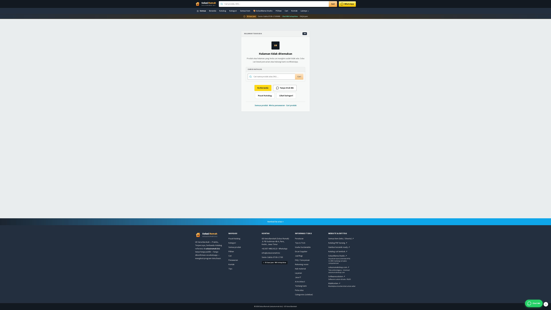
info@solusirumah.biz (271, 253)
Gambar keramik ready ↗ (339, 247)
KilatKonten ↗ (334, 283)
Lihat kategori (286, 95)
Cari (333, 4)
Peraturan (299, 238)
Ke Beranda (262, 88)
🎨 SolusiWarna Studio (262, 11)
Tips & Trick (300, 243)
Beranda (212, 11)
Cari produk (291, 105)
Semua (203, 11)
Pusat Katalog (265, 95)
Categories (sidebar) (304, 294)
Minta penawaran (277, 105)
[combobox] (274, 4)
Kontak (294, 11)
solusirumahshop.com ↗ (338, 267)
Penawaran (233, 260)
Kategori (233, 11)
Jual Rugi (299, 255)
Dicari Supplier (301, 251)
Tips (230, 268)
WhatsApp (283, 248)
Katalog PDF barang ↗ (337, 243)
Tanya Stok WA (287, 88)
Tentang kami (301, 286)
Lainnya (304, 11)
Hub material (300, 268)
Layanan (298, 273)
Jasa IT (298, 277)
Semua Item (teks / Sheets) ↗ (341, 238)
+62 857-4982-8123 (269, 248)
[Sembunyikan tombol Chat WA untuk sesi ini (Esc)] (546, 304)
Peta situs (299, 290)
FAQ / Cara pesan (302, 260)
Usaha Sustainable (303, 247)
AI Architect (300, 281)
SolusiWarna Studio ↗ (337, 255)
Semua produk (261, 105)
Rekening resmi (301, 264)
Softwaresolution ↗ (336, 276)
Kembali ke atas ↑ (275, 221)
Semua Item (245, 11)
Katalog (222, 11)
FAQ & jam (304, 16)
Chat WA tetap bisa (290, 16)
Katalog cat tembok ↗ (337, 251)
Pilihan (279, 11)
